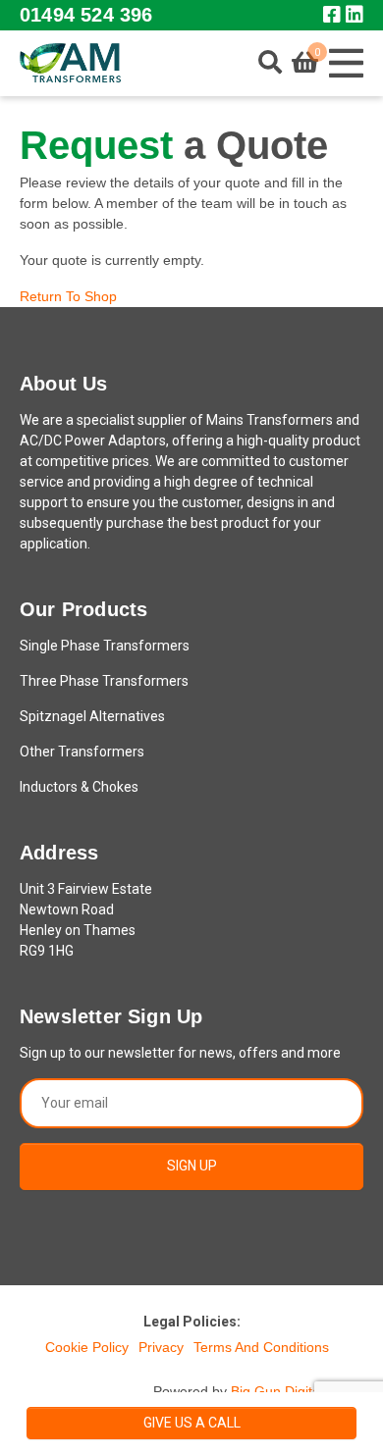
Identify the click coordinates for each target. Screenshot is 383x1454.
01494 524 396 (86, 15)
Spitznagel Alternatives (92, 716)
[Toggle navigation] (345, 62)
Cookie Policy (87, 1347)
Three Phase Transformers (104, 681)
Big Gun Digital (277, 1391)
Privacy (161, 1347)
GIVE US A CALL (192, 1422)
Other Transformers (82, 751)
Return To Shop (68, 296)
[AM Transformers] (70, 63)
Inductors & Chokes (79, 787)
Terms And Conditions (261, 1347)
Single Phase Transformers (105, 645)
